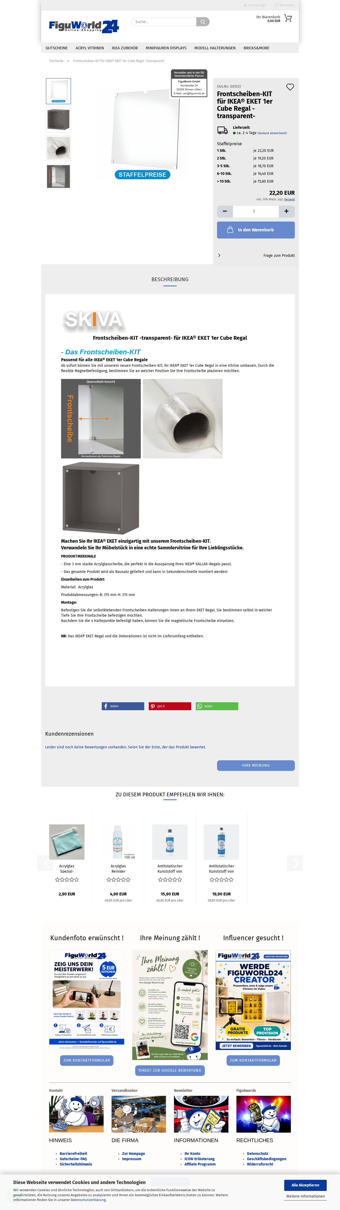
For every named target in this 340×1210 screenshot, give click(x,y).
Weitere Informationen (305, 1196)
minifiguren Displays (166, 48)
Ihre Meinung (256, 765)
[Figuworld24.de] (84, 26)
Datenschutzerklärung (88, 1200)
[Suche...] (203, 21)
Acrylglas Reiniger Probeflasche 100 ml (118, 868)
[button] (225, 212)
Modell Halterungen (215, 48)
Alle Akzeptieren (305, 1185)
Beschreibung (170, 279)
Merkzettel (286, 5)
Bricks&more (256, 48)
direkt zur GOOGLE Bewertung (170, 1070)
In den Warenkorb (256, 230)
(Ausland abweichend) (272, 133)
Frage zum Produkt (279, 255)
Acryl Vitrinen (90, 48)
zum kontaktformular (86, 1060)
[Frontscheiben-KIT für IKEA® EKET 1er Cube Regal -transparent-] (142, 133)
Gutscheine (57, 48)
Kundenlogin (257, 5)
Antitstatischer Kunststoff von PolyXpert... (170, 868)
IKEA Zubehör (125, 48)
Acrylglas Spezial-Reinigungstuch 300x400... (67, 868)
